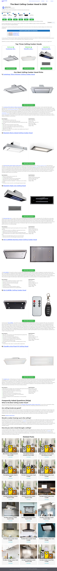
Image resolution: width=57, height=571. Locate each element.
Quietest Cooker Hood (9, 415)
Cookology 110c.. (11, 49)
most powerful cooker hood (13, 109)
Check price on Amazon (29, 163)
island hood (35, 166)
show (53, 22)
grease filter (4, 112)
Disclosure (30, 568)
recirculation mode (5, 113)
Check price (4, 19)
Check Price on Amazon (10, 68)
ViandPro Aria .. (28, 49)
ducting (49, 430)
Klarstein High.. (46, 49)
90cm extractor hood (42, 165)
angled (24, 420)
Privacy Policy (34, 568)
